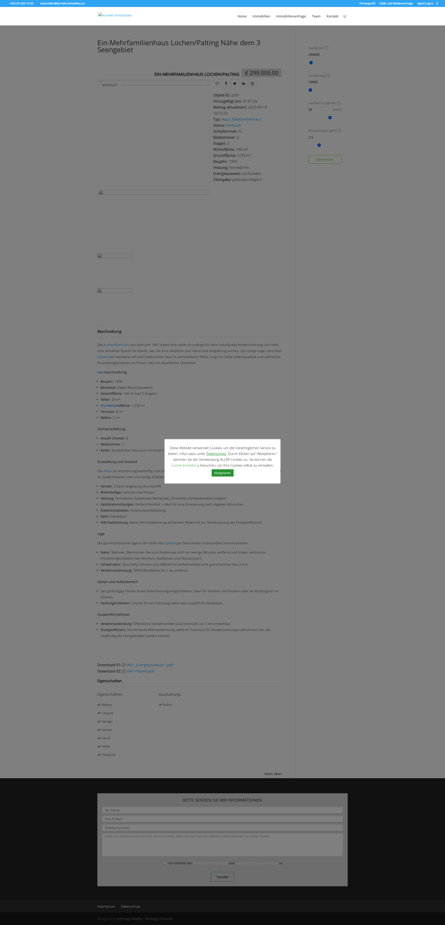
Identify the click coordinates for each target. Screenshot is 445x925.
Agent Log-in (425, 3)
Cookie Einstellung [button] (185, 465)
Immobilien (261, 16)
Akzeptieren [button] (222, 473)
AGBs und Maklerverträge (396, 3)
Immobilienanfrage (291, 16)
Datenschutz (216, 453)
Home (242, 16)
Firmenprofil (367, 3)
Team (316, 16)
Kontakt (332, 16)
